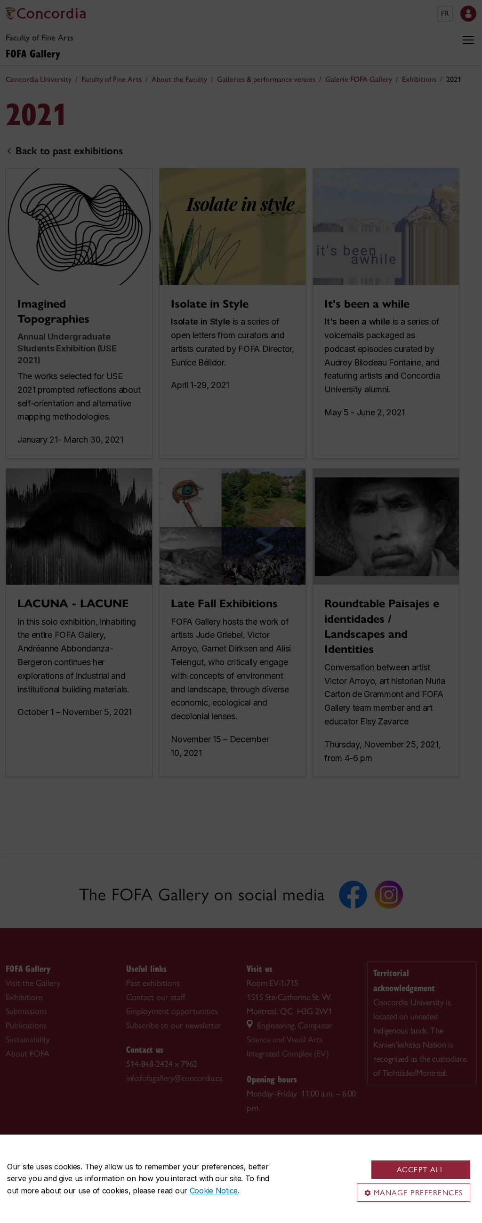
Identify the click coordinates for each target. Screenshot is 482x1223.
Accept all (421, 1169)
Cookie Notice (214, 1190)
